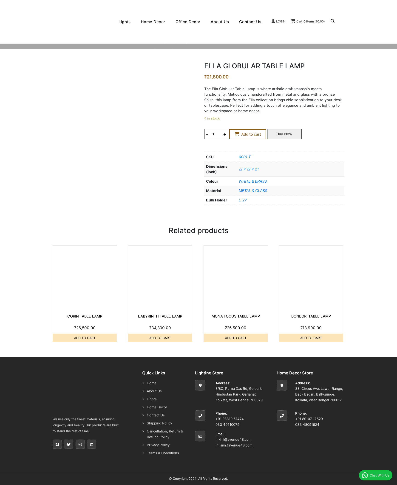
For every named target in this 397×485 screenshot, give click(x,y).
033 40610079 (227, 424)
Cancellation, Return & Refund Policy (165, 434)
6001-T (245, 157)
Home (147, 50)
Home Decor (153, 22)
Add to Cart (85, 338)
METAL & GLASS (253, 190)
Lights (125, 22)
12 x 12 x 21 (248, 169)
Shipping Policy (159, 423)
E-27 (243, 200)
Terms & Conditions (163, 453)
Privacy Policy (158, 445)
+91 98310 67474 (230, 419)
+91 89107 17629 (309, 419)
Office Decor (188, 22)
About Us (220, 22)
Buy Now (284, 134)
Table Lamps (184, 50)
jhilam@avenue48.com (234, 445)
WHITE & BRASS (253, 181)
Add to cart (251, 134)
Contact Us (250, 22)
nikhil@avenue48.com (234, 439)
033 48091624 (307, 424)
